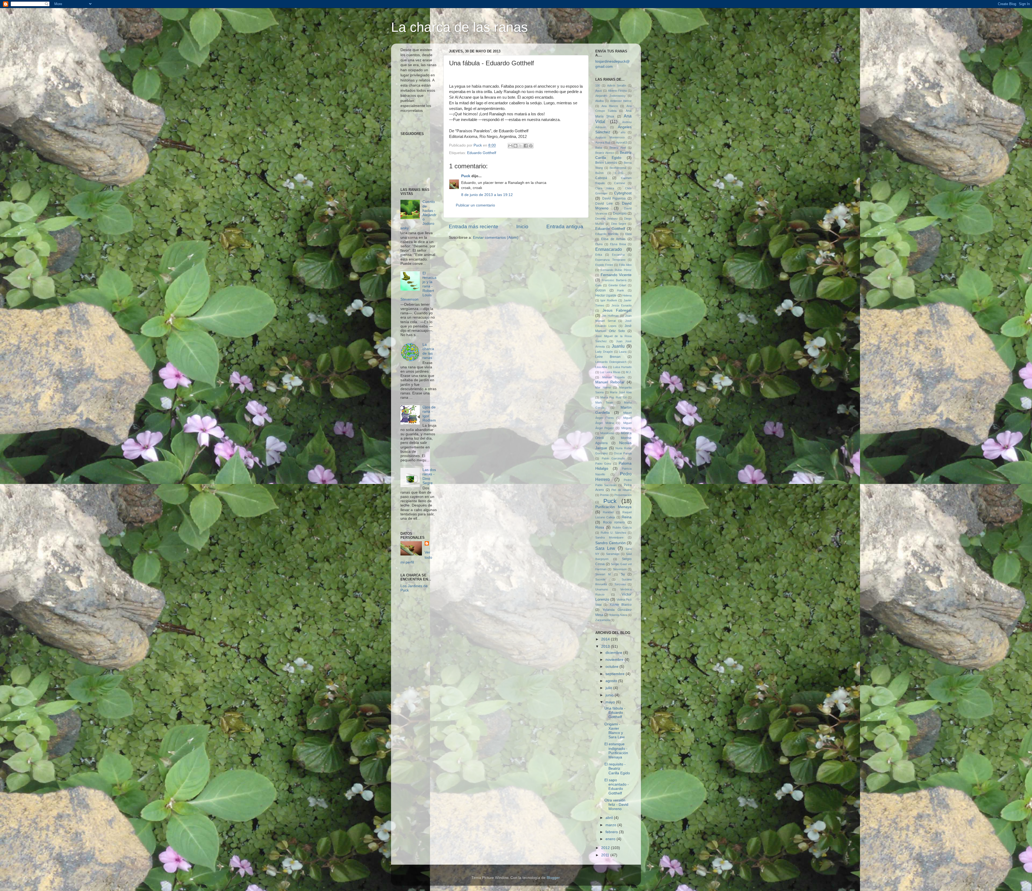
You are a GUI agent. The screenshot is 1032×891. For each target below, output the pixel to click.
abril (609, 818)
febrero (612, 832)
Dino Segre (618, 223)
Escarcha (618, 254)
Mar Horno (603, 387)
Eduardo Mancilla (606, 234)
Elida (628, 234)
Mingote (626, 428)
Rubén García (622, 527)
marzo (611, 825)
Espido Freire (604, 264)
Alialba (599, 100)
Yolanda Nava (618, 614)
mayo (610, 702)
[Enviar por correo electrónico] (510, 145)
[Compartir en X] (520, 145)
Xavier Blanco (621, 605)
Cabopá (601, 178)
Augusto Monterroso (610, 137)
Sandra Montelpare (609, 537)
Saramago (612, 553)
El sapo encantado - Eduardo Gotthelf (616, 786)
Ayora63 (621, 142)
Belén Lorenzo (606, 163)
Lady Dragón (604, 351)
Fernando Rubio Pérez (616, 270)
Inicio (522, 226)
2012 (606, 848)
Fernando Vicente (616, 275)
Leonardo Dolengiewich (610, 361)
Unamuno (601, 589)
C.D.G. (619, 172)
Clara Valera (604, 188)
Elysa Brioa (618, 244)
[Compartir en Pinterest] (530, 145)
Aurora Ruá (602, 142)
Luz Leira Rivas (610, 372)
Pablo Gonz (603, 463)
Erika (598, 254)
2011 (605, 855)
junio (610, 695)
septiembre (615, 674)
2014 (606, 639)
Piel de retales (621, 489)
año (623, 132)
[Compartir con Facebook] (525, 145)
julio (609, 688)
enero (611, 839)
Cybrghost (623, 193)
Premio (604, 495)
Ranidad (608, 512)
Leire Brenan (608, 357)
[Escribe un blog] (515, 145)
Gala (598, 285)
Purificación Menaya (613, 507)
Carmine (619, 183)
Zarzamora (602, 620)
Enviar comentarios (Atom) (495, 238)
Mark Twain (604, 402)
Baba (598, 147)
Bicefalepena (618, 167)
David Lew (604, 203)
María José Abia (621, 392)
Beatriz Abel (618, 147)
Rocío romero (614, 522)
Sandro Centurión (610, 543)
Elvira (599, 244)
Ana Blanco (609, 106)
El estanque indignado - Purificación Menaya (616, 750)
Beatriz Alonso (604, 152)
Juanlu (618, 346)
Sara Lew (605, 548)
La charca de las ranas (459, 27)
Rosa (599, 527)
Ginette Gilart (617, 285)
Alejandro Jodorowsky (610, 95)
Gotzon (600, 290)
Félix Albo (625, 264)
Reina (627, 517)
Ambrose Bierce (621, 100)
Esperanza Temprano (610, 259)
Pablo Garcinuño (613, 458)
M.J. (629, 372)
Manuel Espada (613, 377)
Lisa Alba (601, 367)
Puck (465, 176)
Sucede (600, 579)
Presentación (623, 495)
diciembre (614, 653)
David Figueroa (614, 198)
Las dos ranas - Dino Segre (429, 476)
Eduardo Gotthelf (481, 153)
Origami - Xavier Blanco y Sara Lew (614, 730)
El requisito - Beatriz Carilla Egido (617, 768)
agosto (611, 681)
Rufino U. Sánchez (613, 532)
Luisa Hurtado (622, 367)
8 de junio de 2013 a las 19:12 (487, 195)
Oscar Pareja (623, 453)
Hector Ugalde (606, 295)
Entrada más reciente (473, 226)
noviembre (615, 660)
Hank (620, 290)
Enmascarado (608, 249)
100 (597, 85)
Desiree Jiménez (606, 218)
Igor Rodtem (608, 300)
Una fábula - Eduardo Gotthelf (614, 712)
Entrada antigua (564, 226)
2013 (606, 646)
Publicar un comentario (475, 205)
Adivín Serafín (616, 85)
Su (623, 574)
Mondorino (607, 433)
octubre (612, 667)
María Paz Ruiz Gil (613, 397)
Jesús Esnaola (621, 305)
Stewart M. (603, 574)
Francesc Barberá (614, 280)
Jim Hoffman (610, 315)
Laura (622, 351)
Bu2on (599, 172)
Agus (598, 90)
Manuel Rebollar (610, 382)
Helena (627, 295)
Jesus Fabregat (617, 310)
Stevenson (620, 569)
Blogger (553, 878)
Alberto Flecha (617, 90)
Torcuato (620, 584)
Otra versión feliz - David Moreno (616, 804)
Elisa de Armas (613, 239)
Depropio (620, 213)
